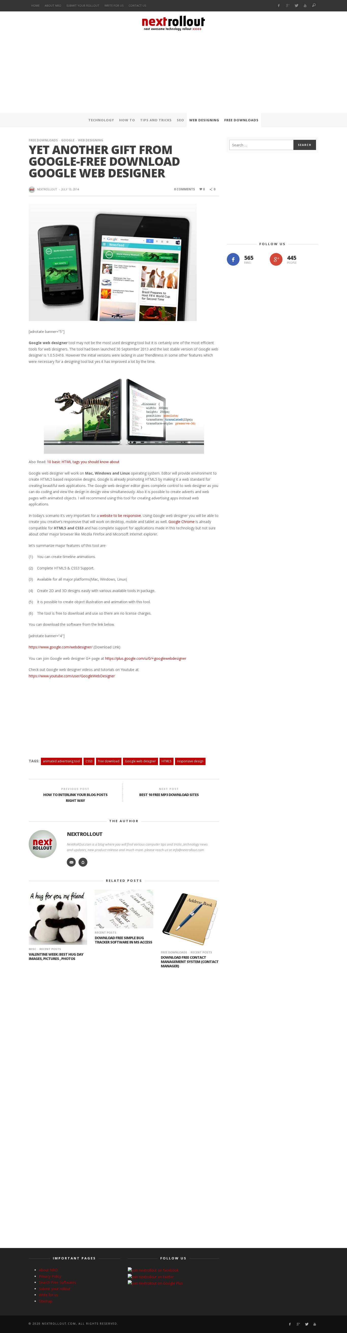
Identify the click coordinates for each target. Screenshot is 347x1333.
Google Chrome (181, 521)
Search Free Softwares (57, 1282)
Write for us (48, 1294)
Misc (32, 949)
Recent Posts (50, 949)
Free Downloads (43, 140)
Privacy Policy (50, 1276)
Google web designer (140, 761)
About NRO (48, 1270)
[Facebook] (278, 5)
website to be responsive (120, 515)
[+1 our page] (276, 259)
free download (108, 761)
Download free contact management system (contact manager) (189, 961)
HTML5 (166, 761)
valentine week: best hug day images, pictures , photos (56, 956)
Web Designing (90, 140)
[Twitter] (296, 5)
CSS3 (89, 761)
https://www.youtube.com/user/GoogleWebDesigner (72, 675)
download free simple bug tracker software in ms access (123, 939)
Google (67, 140)
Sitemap (45, 1301)
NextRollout (47, 189)
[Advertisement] (173, 73)
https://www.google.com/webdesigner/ (60, 647)
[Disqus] (124, 1040)
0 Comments (184, 189)
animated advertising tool (61, 761)
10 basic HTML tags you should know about (83, 461)
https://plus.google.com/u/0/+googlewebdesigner (145, 658)
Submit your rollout (54, 1288)
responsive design (190, 761)
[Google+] (287, 5)
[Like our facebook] (233, 259)
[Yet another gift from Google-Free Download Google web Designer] (113, 262)
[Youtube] (305, 5)
